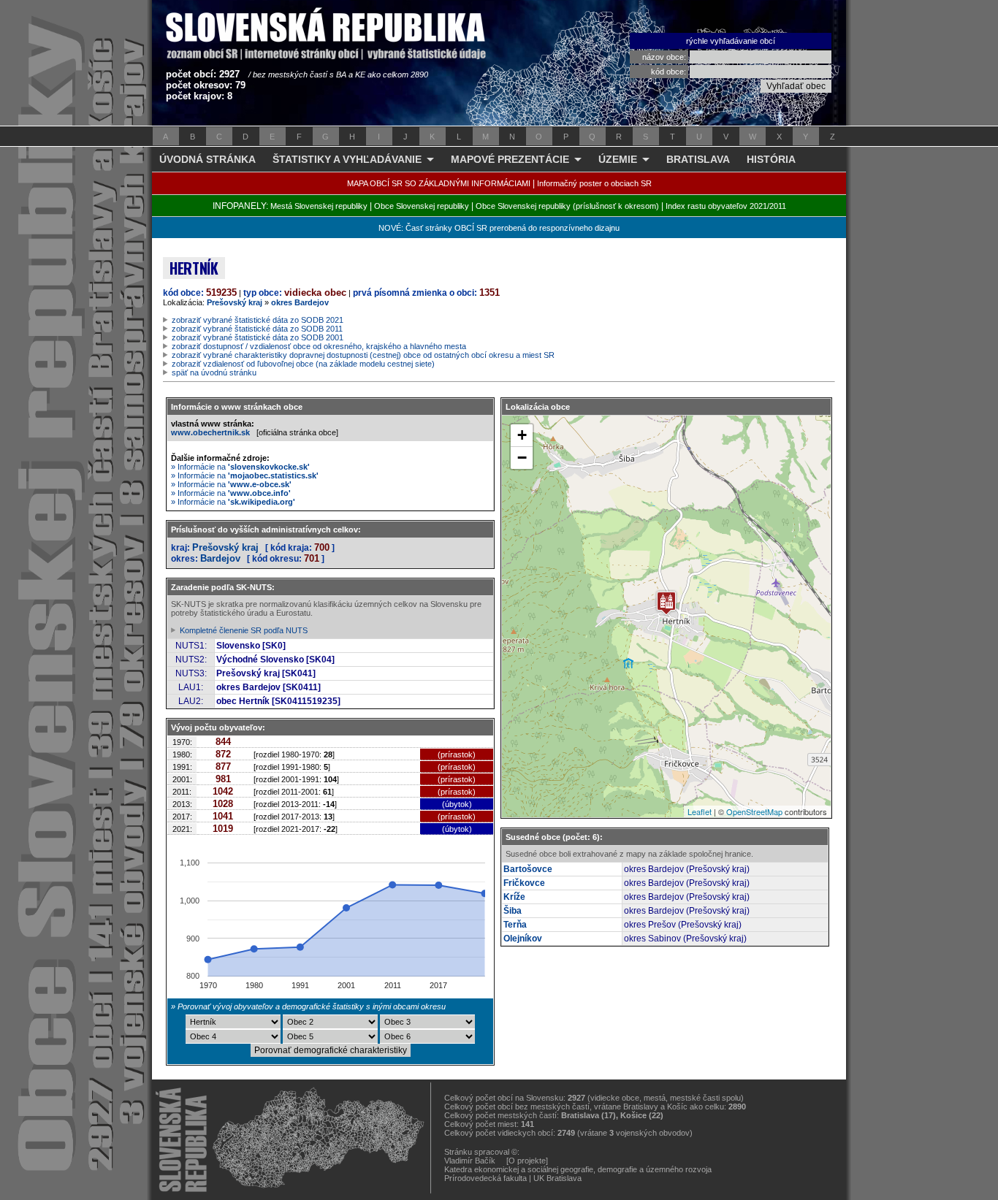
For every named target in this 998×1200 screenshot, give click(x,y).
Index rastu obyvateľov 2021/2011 (726, 206)
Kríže (514, 897)
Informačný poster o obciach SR (594, 183)
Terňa (515, 925)
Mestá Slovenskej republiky (318, 206)
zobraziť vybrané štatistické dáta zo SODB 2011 (257, 328)
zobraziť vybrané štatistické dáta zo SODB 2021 (257, 320)
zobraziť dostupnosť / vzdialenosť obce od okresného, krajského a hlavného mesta (319, 346)
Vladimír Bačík (469, 1160)
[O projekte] (527, 1160)
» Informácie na (240, 466)
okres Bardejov (300, 302)
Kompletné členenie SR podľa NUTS (244, 630)
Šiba (512, 911)
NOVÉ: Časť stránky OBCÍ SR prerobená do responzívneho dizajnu (499, 227)
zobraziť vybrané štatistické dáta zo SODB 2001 (257, 337)
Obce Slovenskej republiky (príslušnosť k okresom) (567, 206)
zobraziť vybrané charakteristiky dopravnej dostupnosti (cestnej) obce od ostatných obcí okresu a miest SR (363, 355)
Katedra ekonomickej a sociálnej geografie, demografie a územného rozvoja (578, 1169)
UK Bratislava (557, 1178)
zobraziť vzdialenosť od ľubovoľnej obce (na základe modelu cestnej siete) (303, 363)
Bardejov (220, 558)
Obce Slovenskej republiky (421, 206)
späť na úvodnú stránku (214, 372)
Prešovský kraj (234, 302)
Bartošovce (527, 869)
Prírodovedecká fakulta (485, 1178)
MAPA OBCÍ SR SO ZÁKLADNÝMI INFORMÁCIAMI (438, 183)
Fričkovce (524, 883)
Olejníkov (522, 938)
